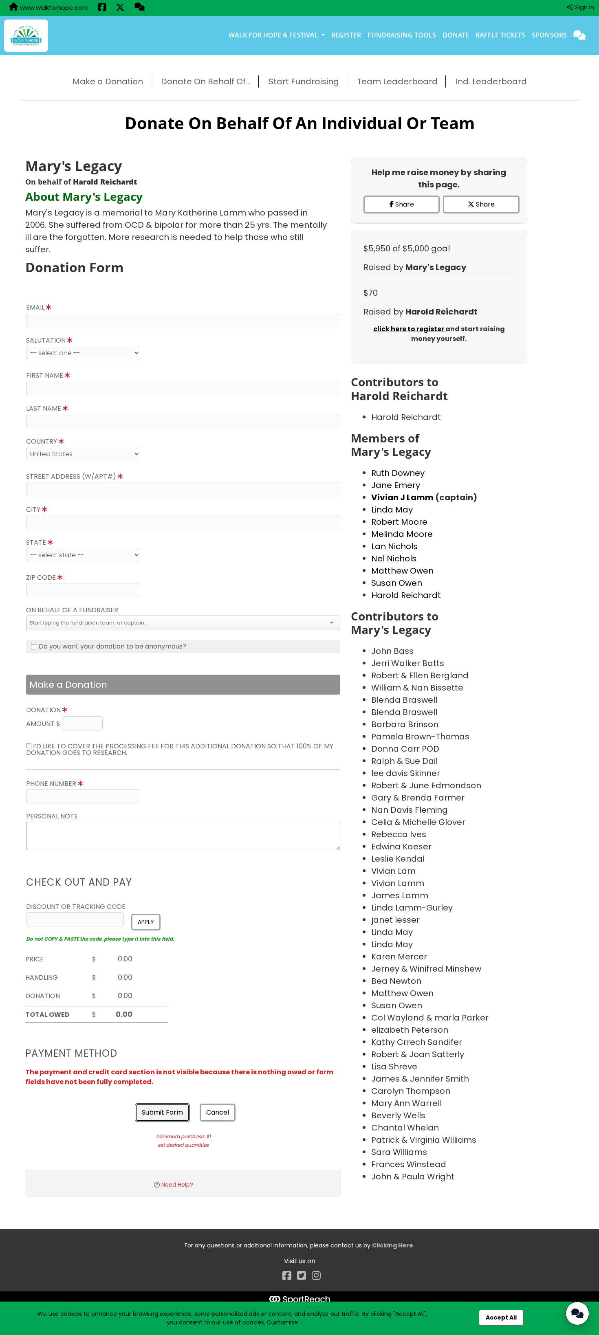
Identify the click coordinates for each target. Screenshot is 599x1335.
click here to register (409, 329)
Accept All (501, 1317)
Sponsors (549, 35)
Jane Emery (395, 485)
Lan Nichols (394, 546)
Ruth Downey (398, 473)
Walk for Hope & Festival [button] (274, 35)
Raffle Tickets (500, 35)
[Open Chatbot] (577, 1313)
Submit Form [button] (162, 1112)
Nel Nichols (393, 558)
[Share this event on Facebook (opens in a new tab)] (102, 8)
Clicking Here (392, 1245)
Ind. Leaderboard (491, 81)
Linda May (392, 509)
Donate (456, 35)
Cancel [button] (217, 1112)
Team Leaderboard (397, 81)
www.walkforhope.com (53, 7)
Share (404, 204)
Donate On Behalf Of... (206, 81)
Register (346, 35)
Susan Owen (396, 583)
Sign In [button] (583, 7)
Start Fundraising (304, 81)
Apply (146, 922)
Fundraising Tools (402, 35)
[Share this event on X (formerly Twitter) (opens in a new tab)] (120, 8)
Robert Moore (399, 522)
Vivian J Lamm (403, 497)
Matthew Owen (402, 570)
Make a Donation (108, 81)
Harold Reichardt (406, 595)
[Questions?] (139, 8)
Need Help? (177, 1185)
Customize (282, 1322)
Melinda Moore (402, 534)
